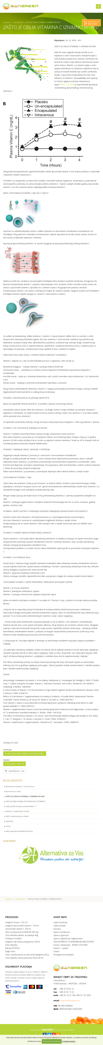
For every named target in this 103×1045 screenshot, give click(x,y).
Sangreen (6, 22)
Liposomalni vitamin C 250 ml (18, 929)
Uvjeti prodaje (60, 925)
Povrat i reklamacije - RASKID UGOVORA (70, 945)
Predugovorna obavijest (64, 954)
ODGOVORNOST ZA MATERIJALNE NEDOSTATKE (74, 941)
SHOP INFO (60, 917)
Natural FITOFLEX (12, 948)
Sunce (8, 826)
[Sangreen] (21, 6)
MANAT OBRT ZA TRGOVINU (70, 977)
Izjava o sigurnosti (61, 935)
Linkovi (56, 951)
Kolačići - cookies (61, 948)
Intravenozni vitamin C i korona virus (20, 786)
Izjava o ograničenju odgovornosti (68, 938)
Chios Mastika (11, 945)
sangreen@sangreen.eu (70, 1000)
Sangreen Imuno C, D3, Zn (16, 922)
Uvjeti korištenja (60, 922)
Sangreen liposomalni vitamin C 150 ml (22, 925)
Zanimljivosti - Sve (15, 771)
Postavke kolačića (68, 1041)
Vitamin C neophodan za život (17, 811)
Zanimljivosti (18, 22)
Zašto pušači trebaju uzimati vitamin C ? (21, 806)
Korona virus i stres (14, 763)
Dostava (57, 929)
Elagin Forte (10, 951)
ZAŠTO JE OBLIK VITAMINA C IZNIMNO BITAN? (25, 796)
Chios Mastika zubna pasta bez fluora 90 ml (24, 958)
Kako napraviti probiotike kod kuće (19, 831)
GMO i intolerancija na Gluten (17, 816)
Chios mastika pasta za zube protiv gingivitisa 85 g (27, 954)
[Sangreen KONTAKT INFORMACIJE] (76, 968)
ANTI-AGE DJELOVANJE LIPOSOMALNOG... (25, 753)
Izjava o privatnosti (62, 932)
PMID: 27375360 (67, 84)
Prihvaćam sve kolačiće (51, 1041)
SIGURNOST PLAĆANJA (18, 966)
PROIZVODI (11, 917)
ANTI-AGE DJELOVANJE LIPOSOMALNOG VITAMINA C (26, 801)
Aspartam (9, 821)
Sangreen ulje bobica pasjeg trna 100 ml (22, 941)
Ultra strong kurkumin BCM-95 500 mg (21, 932)
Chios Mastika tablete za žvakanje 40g (21, 935)
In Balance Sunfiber (13, 938)
